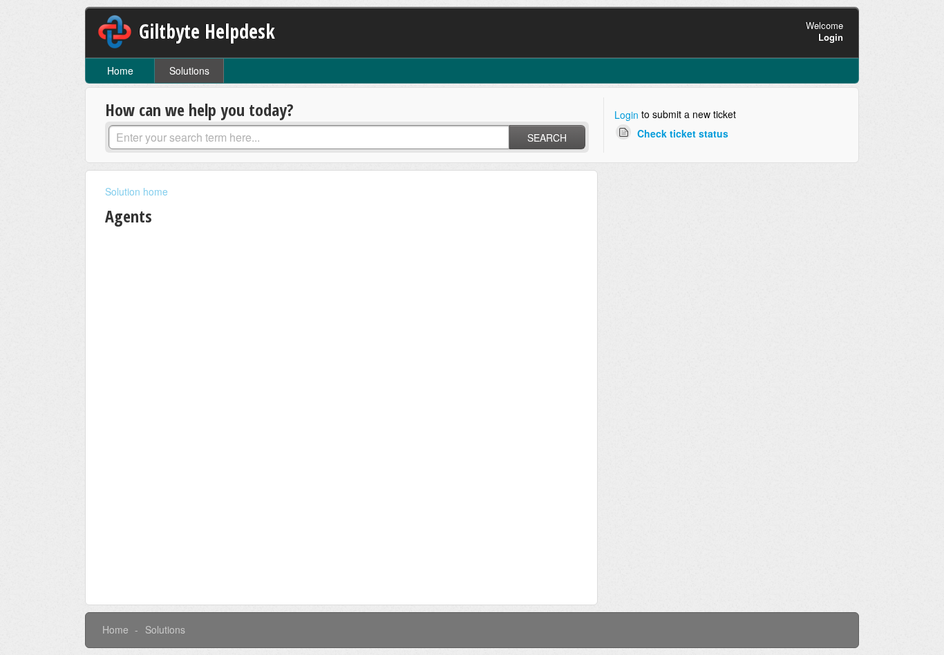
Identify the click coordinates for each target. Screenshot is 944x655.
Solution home (136, 191)
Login (626, 115)
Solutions (189, 70)
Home (120, 70)
